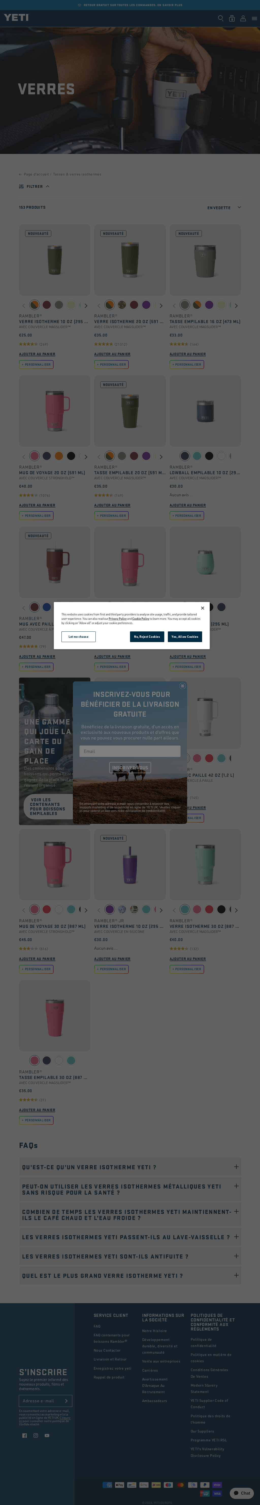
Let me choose (78, 637)
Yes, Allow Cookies (185, 637)
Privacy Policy (118, 619)
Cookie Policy (140, 619)
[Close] (202, 608)
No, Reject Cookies (147, 637)
